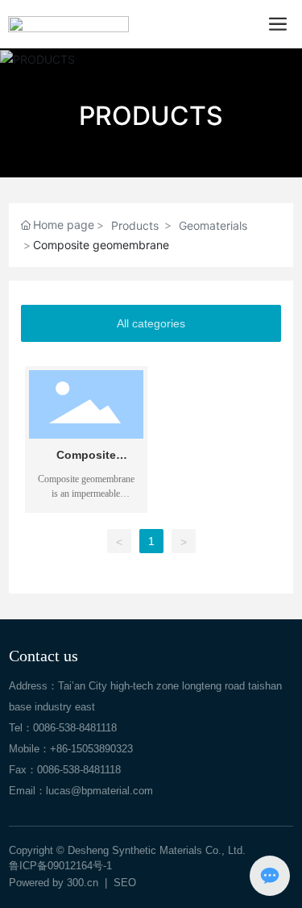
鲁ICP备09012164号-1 (60, 866)
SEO (125, 883)
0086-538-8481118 (75, 728)
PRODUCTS (151, 115)
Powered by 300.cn (53, 883)
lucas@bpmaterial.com (99, 791)
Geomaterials (213, 225)
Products (135, 225)
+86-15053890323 (91, 749)
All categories (151, 323)
